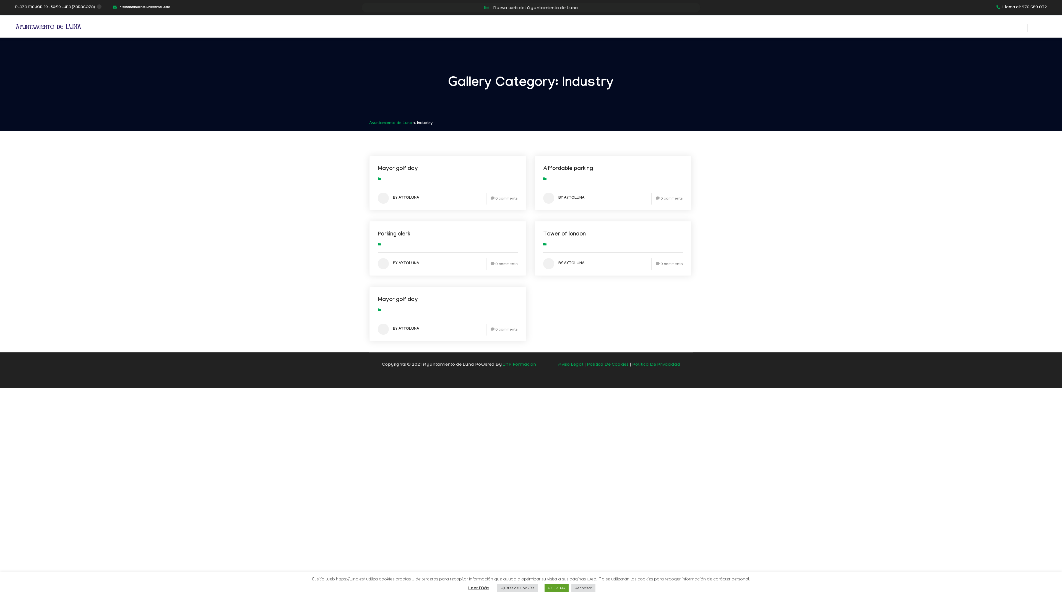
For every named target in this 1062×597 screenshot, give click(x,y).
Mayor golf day (398, 169)
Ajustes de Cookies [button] (517, 588)
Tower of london (564, 234)
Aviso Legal (570, 364)
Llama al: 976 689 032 (1024, 6)
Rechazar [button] (583, 588)
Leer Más (478, 587)
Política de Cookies (608, 364)
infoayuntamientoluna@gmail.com (144, 7)
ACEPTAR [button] (556, 588)
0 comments (506, 199)
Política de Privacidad (656, 364)
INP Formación (519, 364)
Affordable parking (568, 169)
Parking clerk (394, 234)
